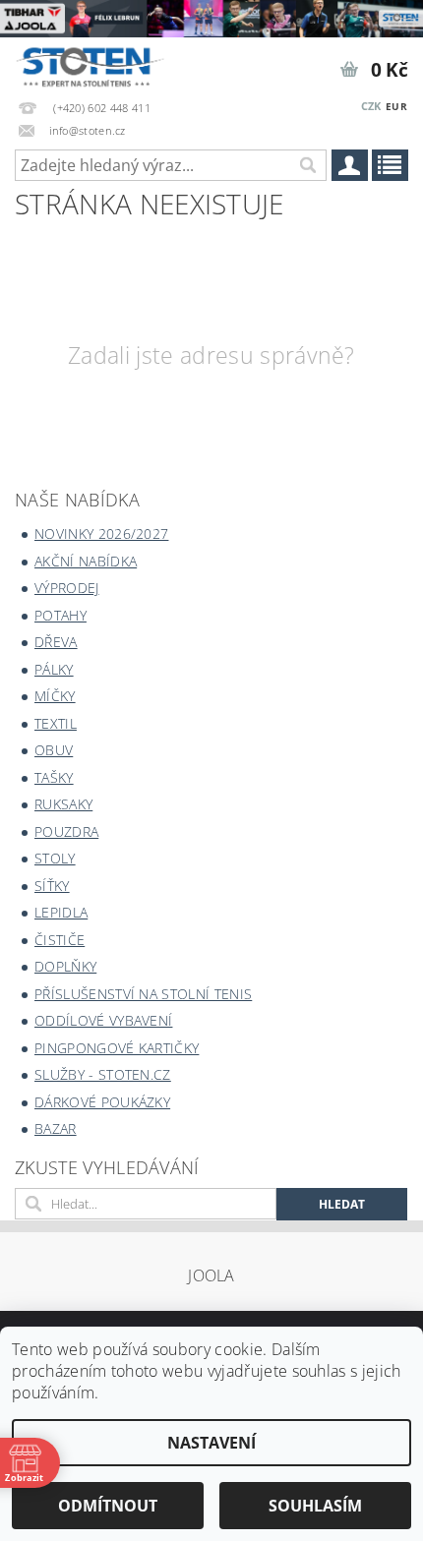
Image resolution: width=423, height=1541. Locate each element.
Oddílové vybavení (103, 1020)
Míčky (55, 695)
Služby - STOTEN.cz (102, 1074)
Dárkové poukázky (102, 1102)
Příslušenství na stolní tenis (143, 993)
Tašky (54, 777)
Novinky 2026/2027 (101, 533)
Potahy (60, 615)
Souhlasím (315, 1505)
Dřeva (56, 641)
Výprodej (66, 587)
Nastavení (211, 1442)
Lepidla (61, 912)
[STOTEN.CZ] (100, 63)
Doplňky (65, 966)
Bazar (55, 1128)
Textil (55, 723)
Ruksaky (63, 804)
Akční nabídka (85, 561)
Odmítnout (107, 1505)
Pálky (54, 669)
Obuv (53, 750)
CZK (371, 105)
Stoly (55, 858)
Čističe (59, 939)
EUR (396, 106)
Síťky (52, 885)
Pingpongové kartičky (116, 1047)
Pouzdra (66, 831)
